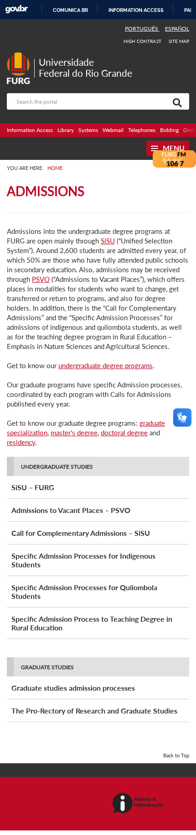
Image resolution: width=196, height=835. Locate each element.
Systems (88, 130)
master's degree (74, 432)
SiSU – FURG (32, 487)
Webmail (113, 130)
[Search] (175, 101)
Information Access (30, 130)
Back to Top (176, 755)
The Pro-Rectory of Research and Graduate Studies (94, 710)
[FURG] (20, 56)
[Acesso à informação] (139, 804)
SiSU (108, 241)
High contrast (142, 41)
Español (177, 28)
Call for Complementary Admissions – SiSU (80, 532)
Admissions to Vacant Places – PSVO (70, 510)
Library (65, 130)
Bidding (169, 130)
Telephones (141, 130)
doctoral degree (124, 432)
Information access (136, 10)
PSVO (41, 279)
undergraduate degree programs (105, 365)
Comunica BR (70, 10)
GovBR (16, 9)
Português (142, 28)
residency (21, 442)
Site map (179, 41)
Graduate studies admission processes (73, 687)
